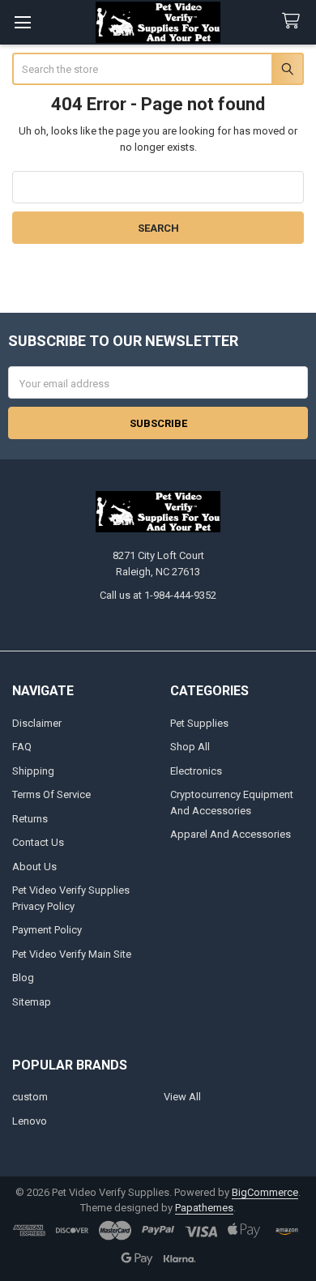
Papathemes (204, 1208)
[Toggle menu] (22, 22)
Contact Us (38, 842)
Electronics (196, 771)
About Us (34, 866)
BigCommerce (265, 1192)
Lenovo (29, 1121)
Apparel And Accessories (230, 834)
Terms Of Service (51, 794)
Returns (30, 819)
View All (182, 1097)
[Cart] (294, 21)
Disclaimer (37, 723)
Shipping (33, 771)
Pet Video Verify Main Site (71, 954)
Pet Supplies (199, 723)
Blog (23, 977)
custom (30, 1097)
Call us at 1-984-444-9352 (158, 595)
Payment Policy (47, 930)
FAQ (22, 747)
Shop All (190, 747)
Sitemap (31, 1002)
